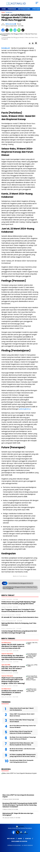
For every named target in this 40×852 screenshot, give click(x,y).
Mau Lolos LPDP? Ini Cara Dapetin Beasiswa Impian (18, 796)
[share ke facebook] (3, 31)
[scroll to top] (37, 841)
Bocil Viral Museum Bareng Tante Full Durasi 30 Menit (23, 726)
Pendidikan (12, 9)
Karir (20, 838)
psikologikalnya (25, 409)
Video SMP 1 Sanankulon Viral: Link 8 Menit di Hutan (22, 715)
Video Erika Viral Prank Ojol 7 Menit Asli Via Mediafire (22, 709)
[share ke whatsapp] (11, 31)
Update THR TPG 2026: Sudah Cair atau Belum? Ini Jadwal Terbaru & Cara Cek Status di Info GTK (12, 646)
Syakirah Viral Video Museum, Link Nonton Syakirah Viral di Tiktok (21, 744)
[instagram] (22, 833)
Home (4, 9)
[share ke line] (19, 31)
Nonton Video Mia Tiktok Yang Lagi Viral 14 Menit (22, 721)
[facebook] (14, 833)
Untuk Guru (9, 12)
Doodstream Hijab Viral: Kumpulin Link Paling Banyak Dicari (21, 761)
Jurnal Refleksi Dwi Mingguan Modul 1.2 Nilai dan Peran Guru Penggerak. (20, 587)
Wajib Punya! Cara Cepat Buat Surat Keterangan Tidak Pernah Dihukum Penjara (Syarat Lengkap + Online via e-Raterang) (13, 680)
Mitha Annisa (10, 24)
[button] (29, 43)
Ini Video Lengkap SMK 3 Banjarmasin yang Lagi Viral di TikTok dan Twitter (23, 755)
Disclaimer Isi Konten (19, 841)
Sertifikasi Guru (24, 9)
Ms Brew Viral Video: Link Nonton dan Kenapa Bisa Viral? (22, 750)
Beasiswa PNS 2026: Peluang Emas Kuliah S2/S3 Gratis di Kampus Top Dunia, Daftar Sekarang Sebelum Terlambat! (20, 805)
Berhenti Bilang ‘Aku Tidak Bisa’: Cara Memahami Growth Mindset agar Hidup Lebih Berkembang (13, 657)
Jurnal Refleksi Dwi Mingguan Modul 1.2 (21, 583)
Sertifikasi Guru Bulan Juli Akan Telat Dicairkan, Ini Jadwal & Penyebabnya (12, 692)
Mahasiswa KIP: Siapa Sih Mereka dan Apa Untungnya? (18, 814)
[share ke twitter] (7, 31)
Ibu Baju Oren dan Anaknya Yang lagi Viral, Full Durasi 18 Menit (23, 738)
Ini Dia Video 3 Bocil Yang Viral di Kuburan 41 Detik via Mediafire (21, 732)
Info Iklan (10, 838)
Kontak (28, 838)
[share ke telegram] (15, 31)
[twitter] (18, 833)
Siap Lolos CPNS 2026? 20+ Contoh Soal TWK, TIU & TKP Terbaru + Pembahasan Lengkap (13, 668)
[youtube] (26, 833)
